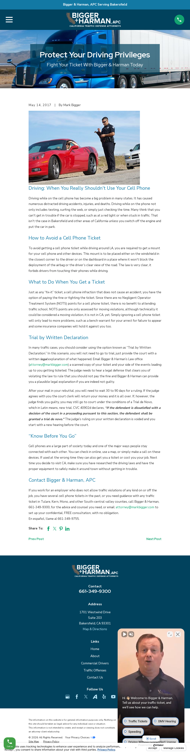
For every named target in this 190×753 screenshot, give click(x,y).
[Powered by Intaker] (158, 745)
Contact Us (95, 677)
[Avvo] (95, 696)
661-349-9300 (95, 591)
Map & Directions (95, 629)
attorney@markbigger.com (49, 365)
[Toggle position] (170, 634)
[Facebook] (77, 696)
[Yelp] (104, 696)
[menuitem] (34, 742)
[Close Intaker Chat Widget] (178, 634)
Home (95, 649)
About (95, 656)
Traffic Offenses (94, 670)
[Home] (93, 20)
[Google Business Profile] (67, 696)
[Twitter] (86, 696)
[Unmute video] (124, 634)
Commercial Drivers (95, 663)
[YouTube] (113, 696)
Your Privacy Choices (77, 737)
